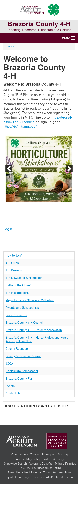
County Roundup (17, 348)
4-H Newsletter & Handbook (24, 278)
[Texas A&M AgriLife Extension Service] (21, 441)
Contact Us (13, 393)
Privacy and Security (55, 454)
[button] (8, 168)
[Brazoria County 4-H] (32, 10)
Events (10, 386)
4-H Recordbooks (17, 292)
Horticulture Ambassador (22, 371)
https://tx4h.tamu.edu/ (20, 127)
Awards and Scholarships (22, 307)
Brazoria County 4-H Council (24, 322)
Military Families (65, 463)
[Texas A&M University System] (56, 441)
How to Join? (14, 255)
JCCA (9, 363)
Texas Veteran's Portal (57, 472)
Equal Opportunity (17, 477)
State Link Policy (53, 459)
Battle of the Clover (18, 285)
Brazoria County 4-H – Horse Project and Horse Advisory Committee (37, 339)
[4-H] (53, 10)
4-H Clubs (12, 263)
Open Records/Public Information (52, 477)
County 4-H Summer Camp (23, 356)
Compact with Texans (25, 454)
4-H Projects (14, 270)
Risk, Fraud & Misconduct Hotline (40, 468)
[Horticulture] (39, 168)
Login (7, 229)
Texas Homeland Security (24, 472)
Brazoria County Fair (19, 378)
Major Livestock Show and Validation (30, 300)
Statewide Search (15, 463)
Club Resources (16, 315)
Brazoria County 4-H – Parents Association (34, 330)
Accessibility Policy (28, 459)
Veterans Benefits (40, 463)
